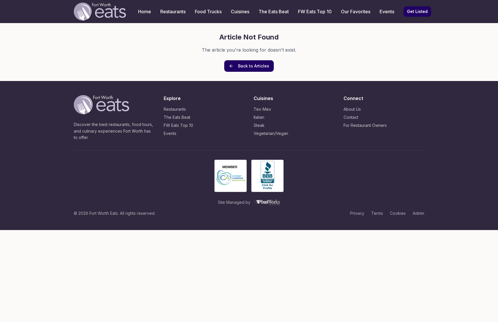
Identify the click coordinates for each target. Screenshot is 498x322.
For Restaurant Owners (365, 125)
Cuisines (240, 11)
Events (387, 11)
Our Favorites (355, 11)
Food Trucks (208, 11)
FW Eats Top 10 (315, 11)
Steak (259, 125)
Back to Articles (253, 65)
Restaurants (173, 11)
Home (144, 11)
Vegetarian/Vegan (271, 133)
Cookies (398, 213)
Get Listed (417, 11)
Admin (418, 213)
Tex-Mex (262, 109)
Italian (259, 117)
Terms (377, 213)
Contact (351, 117)
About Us (352, 109)
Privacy (357, 213)
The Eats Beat (274, 11)
